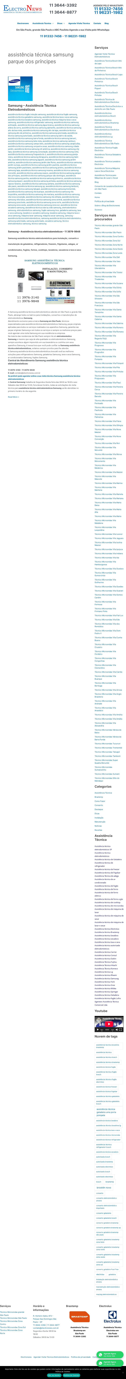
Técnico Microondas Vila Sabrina (109, 323)
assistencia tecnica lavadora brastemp (107, 1046)
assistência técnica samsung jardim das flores (36, 162)
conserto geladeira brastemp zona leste (107, 1241)
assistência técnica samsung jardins (47, 167)
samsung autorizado (35, 221)
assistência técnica (103, 1052)
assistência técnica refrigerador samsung (35, 122)
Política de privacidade (104, 201)
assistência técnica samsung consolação (30, 152)
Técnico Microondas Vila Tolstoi (108, 272)
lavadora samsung (58, 213)
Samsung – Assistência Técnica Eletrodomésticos (32, 107)
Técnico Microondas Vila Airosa (108, 690)
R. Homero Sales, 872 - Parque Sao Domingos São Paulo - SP (44, 1319)
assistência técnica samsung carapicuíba (62, 143)
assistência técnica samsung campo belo (25, 143)
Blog (97, 182)
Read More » (13, 397)
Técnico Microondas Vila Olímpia (109, 425)
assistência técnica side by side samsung (43, 207)
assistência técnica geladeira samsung (24, 117)
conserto (99, 1193)
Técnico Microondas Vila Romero (109, 327)
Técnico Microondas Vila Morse (108, 454)
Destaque (99, 809)
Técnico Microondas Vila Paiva (108, 421)
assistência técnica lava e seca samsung (59, 117)
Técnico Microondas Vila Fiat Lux (109, 615)
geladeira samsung (68, 210)
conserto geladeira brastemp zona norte (107, 1248)
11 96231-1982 (108, 12)
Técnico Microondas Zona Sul (107, 240)
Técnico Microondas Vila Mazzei (109, 472)
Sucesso (98, 209)
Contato (98, 193)
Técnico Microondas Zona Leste (108, 253)
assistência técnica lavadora (107, 1121)
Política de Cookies (71, 1375)
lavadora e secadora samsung (36, 213)
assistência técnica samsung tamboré (62, 186)
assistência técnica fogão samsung (62, 114)
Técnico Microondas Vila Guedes (109, 586)
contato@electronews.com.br (46, 1328)
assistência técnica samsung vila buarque (26, 191)
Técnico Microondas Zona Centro (109, 236)
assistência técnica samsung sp (31, 186)
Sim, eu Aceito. (54, 1375)
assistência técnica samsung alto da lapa (40, 130)
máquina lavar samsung (31, 215)
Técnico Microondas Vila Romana (109, 331)
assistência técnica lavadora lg (108, 1125)
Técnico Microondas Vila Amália (108, 719)
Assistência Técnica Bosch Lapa (108, 74)
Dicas (97, 813)
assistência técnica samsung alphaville (38, 128)
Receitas (98, 830)
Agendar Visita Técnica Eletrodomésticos (51, 1357)
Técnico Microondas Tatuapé (107, 752)
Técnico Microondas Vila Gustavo (109, 568)
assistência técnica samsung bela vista (25, 141)
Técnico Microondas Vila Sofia (108, 291)
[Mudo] (117, 1029)
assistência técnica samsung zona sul (43, 205)
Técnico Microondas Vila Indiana (109, 553)
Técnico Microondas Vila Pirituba (109, 371)
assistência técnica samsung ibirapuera (31, 157)
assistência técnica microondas (108, 1135)
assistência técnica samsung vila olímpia (43, 197)
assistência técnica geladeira (107, 1096)
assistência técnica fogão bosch (106, 1073)
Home (97, 197)
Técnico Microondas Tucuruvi (107, 743)
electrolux (100, 1274)
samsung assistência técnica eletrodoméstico (61, 218)
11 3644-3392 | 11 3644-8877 (46, 1325)
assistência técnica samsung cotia (63, 152)
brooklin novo (104, 1187)
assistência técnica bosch (106, 1057)
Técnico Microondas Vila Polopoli (109, 363)
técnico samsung (39, 223)
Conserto (99, 805)
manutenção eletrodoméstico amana (108, 1288)
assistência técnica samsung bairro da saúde (52, 135)
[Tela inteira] (120, 1029)
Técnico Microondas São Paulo (108, 232)
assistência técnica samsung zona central (44, 199)
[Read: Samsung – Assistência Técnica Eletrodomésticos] (20, 88)
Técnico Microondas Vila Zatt (107, 257)
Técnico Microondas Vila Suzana (109, 283)
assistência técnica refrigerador (108, 1140)
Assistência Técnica (103, 793)
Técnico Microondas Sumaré (107, 774)
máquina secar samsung (53, 215)
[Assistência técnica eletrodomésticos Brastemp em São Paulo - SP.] (79, 1316)
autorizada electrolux (104, 1167)
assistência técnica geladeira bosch (107, 1102)
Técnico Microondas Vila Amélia (108, 715)
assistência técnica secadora (107, 1152)
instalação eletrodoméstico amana (107, 1280)
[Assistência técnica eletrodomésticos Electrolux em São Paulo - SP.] (112, 1316)
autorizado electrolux (104, 1177)
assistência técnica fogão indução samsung (27, 114)
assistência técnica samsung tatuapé (24, 189)
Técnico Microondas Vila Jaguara (109, 538)
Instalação (99, 818)
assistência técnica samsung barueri (60, 138)
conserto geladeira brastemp (107, 1223)
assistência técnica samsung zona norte (43, 202)
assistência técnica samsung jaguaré (28, 160)
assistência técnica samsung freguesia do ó (27, 154)
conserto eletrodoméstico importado (106, 1207)
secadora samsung (53, 221)
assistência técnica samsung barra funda (25, 138)
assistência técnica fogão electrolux (106, 1080)
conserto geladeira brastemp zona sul (107, 1263)
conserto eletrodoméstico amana (106, 1199)
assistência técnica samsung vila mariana (36, 194)
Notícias (98, 826)
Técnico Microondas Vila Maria (108, 516)
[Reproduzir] (98, 1029)
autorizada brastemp (104, 1162)
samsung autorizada (16, 221)
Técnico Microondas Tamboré (107, 756)
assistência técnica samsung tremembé (58, 189)
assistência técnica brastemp (108, 1062)
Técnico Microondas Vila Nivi (107, 443)
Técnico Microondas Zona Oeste (109, 249)
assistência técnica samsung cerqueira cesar (27, 146)
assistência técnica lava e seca (108, 1130)
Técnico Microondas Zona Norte (109, 245)
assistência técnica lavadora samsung (24, 120)
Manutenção (100, 822)
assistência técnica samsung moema (37, 170)
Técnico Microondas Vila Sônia (108, 287)
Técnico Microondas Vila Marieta (109, 494)
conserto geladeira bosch (106, 1218)
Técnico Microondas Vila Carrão (108, 672)
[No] (123, 1372)
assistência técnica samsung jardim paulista (40, 165)
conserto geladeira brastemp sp (108, 1228)
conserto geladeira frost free (107, 1269)
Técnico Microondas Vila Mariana (109, 498)
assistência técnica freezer (106, 1087)
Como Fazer (100, 801)
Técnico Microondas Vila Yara (107, 261)
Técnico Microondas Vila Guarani (109, 591)
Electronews (26, 1357)
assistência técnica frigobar (106, 1091)
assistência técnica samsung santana (38, 184)
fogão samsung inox (50, 210)
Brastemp (99, 797)
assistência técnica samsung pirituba (39, 181)
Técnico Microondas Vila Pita (107, 367)
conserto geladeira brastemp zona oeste (107, 1256)
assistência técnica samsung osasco (32, 173)
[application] (109, 1024)
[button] (52, 23)
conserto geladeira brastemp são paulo (107, 1233)
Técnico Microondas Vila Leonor (109, 534)
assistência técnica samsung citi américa (32, 149)
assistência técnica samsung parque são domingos (43, 175)
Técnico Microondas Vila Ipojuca (109, 549)
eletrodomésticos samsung (28, 210)
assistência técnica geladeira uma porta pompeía (106, 1112)
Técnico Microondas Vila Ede (107, 619)
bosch (98, 1182)
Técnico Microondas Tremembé (108, 748)
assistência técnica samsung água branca (36, 125)
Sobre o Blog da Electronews (107, 205)
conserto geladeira (103, 1213)
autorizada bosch (103, 1157)
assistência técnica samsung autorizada (49, 133)
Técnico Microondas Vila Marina (108, 483)
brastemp (110, 1182)
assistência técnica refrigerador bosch (103, 1146)
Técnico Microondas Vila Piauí (108, 382)
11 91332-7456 (108, 8)
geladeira (112, 1274)
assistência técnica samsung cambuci (59, 141)
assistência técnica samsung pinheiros (46, 178)
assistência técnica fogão (106, 1067)
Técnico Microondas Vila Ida (107, 557)
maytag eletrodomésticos (106, 1294)
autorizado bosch (103, 1172)
